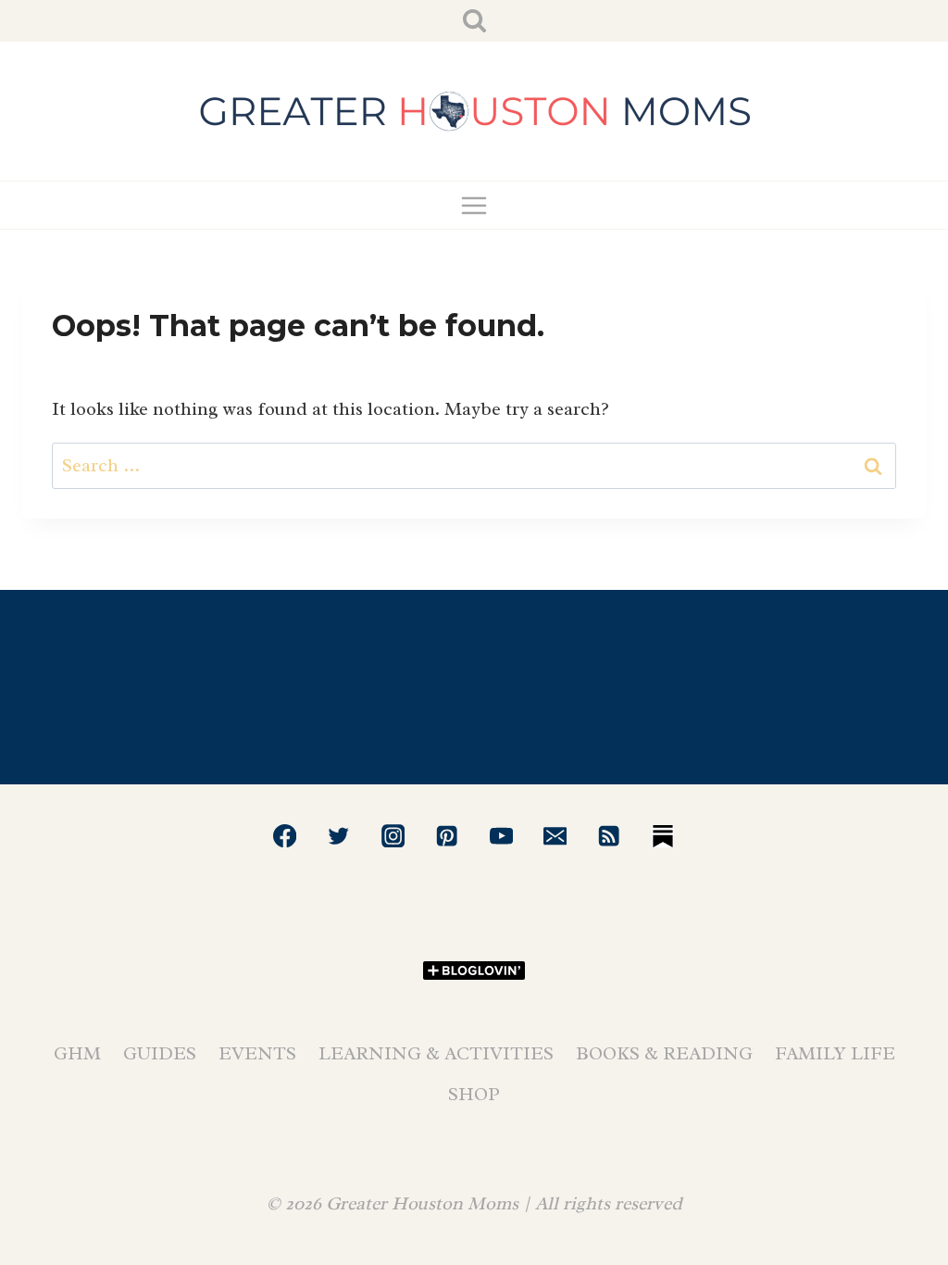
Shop (474, 1094)
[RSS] (609, 835)
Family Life (835, 1053)
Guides (159, 1053)
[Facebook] (284, 835)
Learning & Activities (436, 1053)
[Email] (555, 835)
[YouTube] (501, 835)
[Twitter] (339, 835)
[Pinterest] (446, 835)
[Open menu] (474, 205)
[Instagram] (393, 835)
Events (257, 1053)
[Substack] (663, 835)
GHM (77, 1053)
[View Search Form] (474, 21)
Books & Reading (664, 1053)
